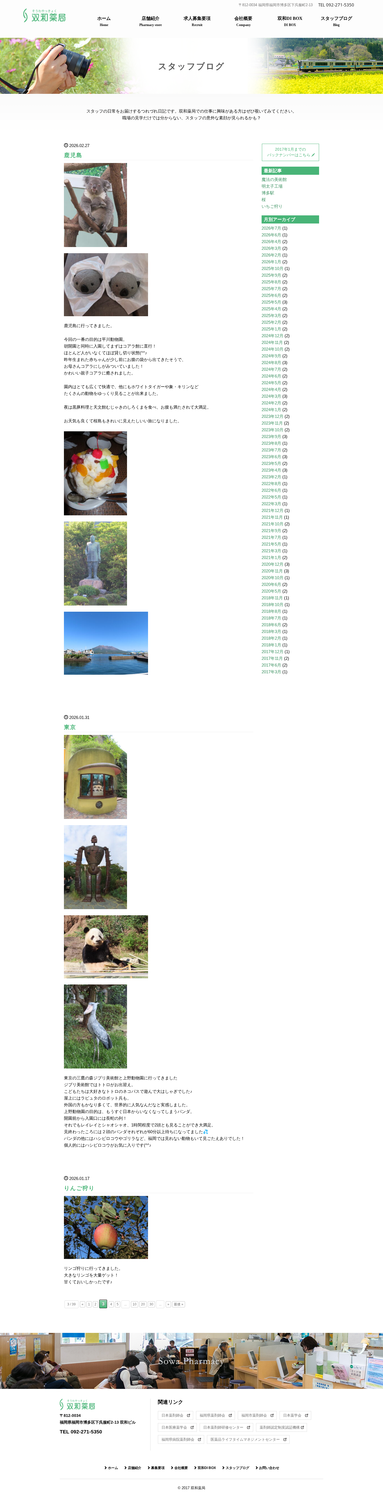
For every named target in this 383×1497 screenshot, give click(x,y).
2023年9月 (271, 436)
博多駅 (268, 192)
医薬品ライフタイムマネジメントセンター (247, 1439)
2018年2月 (271, 638)
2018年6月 (271, 624)
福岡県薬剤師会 (214, 1415)
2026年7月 (271, 228)
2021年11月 (272, 517)
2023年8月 (271, 443)
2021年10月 (272, 523)
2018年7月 (271, 618)
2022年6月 (271, 490)
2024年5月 (271, 382)
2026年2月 (271, 255)
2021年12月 (272, 510)
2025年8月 (271, 282)
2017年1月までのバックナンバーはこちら (288, 152)
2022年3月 (271, 503)
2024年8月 (271, 362)
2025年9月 (271, 275)
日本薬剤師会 (174, 1415)
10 (135, 1304)
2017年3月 (271, 671)
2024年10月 (272, 349)
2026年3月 (271, 248)
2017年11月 (272, 658)
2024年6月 (271, 376)
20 (143, 1304)
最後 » (178, 1304)
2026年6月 (271, 234)
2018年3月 (271, 631)
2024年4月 (271, 389)
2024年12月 (272, 335)
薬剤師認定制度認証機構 (280, 1427)
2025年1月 (271, 329)
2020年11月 (272, 571)
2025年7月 (271, 288)
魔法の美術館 (274, 179)
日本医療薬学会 (176, 1427)
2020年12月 (272, 564)
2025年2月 (271, 322)
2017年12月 (272, 651)
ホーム (104, 21)
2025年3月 (271, 315)
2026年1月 (271, 261)
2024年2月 (271, 403)
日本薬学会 (294, 1415)
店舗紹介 (150, 21)
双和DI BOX (290, 21)
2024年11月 (272, 342)
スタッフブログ (336, 21)
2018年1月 (271, 644)
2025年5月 (271, 302)
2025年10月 (272, 268)
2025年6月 (271, 295)
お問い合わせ (268, 1468)
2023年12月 (272, 416)
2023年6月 (271, 456)
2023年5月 (271, 463)
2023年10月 (272, 429)
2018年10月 (272, 604)
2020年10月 (272, 577)
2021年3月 (271, 550)
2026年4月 (271, 241)
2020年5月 (271, 591)
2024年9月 (271, 355)
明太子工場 (272, 186)
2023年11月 (272, 423)
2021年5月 (271, 544)
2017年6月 (271, 665)
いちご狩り (272, 206)
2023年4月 (271, 470)
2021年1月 (271, 557)
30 (151, 1304)
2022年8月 (271, 483)
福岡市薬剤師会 (256, 1415)
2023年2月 (271, 476)
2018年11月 (272, 597)
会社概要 (243, 21)
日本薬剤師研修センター (225, 1427)
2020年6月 (271, 584)
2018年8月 (271, 611)
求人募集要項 (197, 21)
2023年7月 (271, 450)
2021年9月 (271, 530)
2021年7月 (271, 537)
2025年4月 (271, 308)
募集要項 (157, 1468)
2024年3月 (271, 396)
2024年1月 (271, 409)
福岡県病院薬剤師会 (179, 1439)
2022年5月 (271, 497)
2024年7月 (271, 369)
